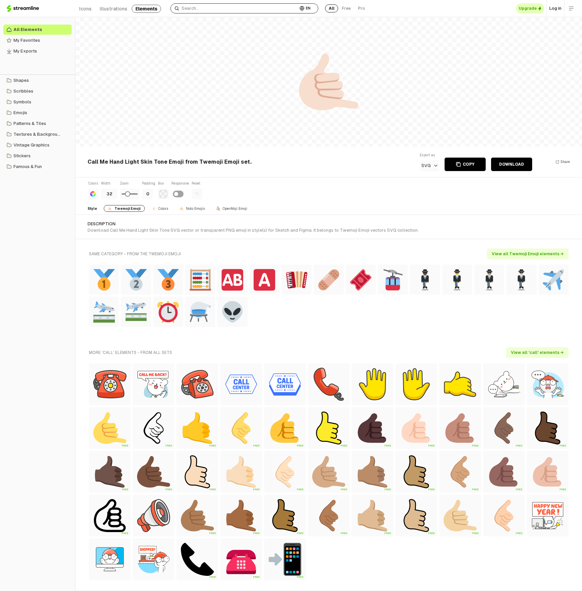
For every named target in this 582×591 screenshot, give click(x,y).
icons (85, 8)
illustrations (113, 8)
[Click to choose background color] (163, 194)
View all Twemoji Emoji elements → (528, 254)
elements (146, 8)
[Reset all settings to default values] (197, 194)
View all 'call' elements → (537, 352)
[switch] (178, 194)
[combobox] (234, 8)
